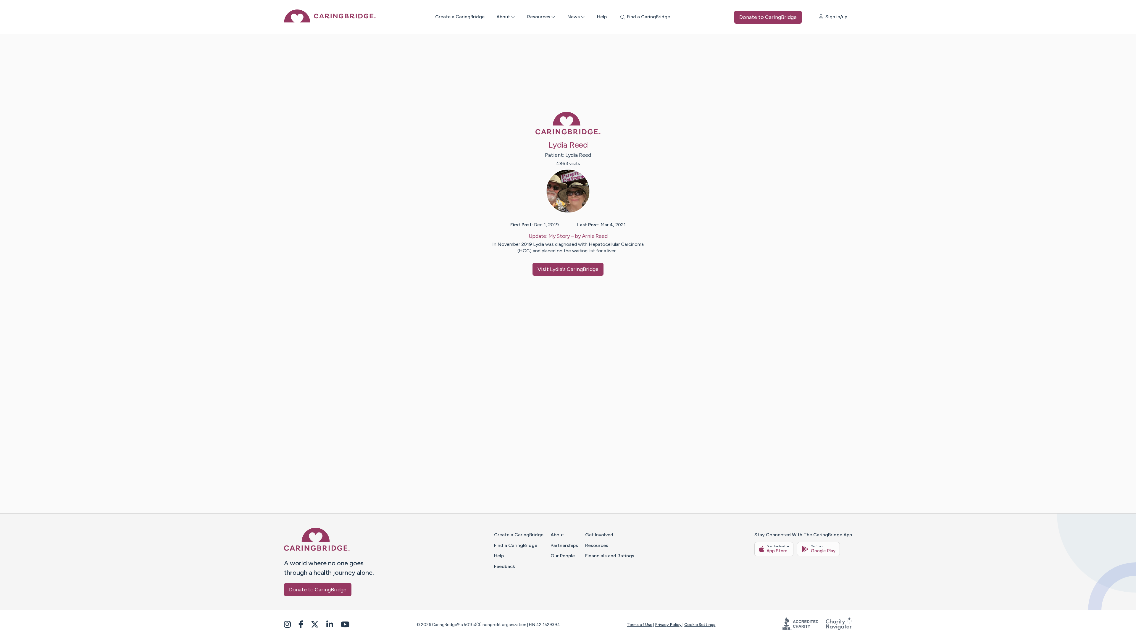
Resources (538, 17)
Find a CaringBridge (515, 545)
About (503, 17)
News (573, 17)
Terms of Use (639, 624)
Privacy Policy (668, 624)
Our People (563, 556)
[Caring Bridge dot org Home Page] (330, 21)
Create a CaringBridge (460, 17)
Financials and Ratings (609, 556)
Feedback (504, 566)
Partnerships (564, 545)
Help (602, 17)
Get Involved (599, 535)
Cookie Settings (699, 624)
